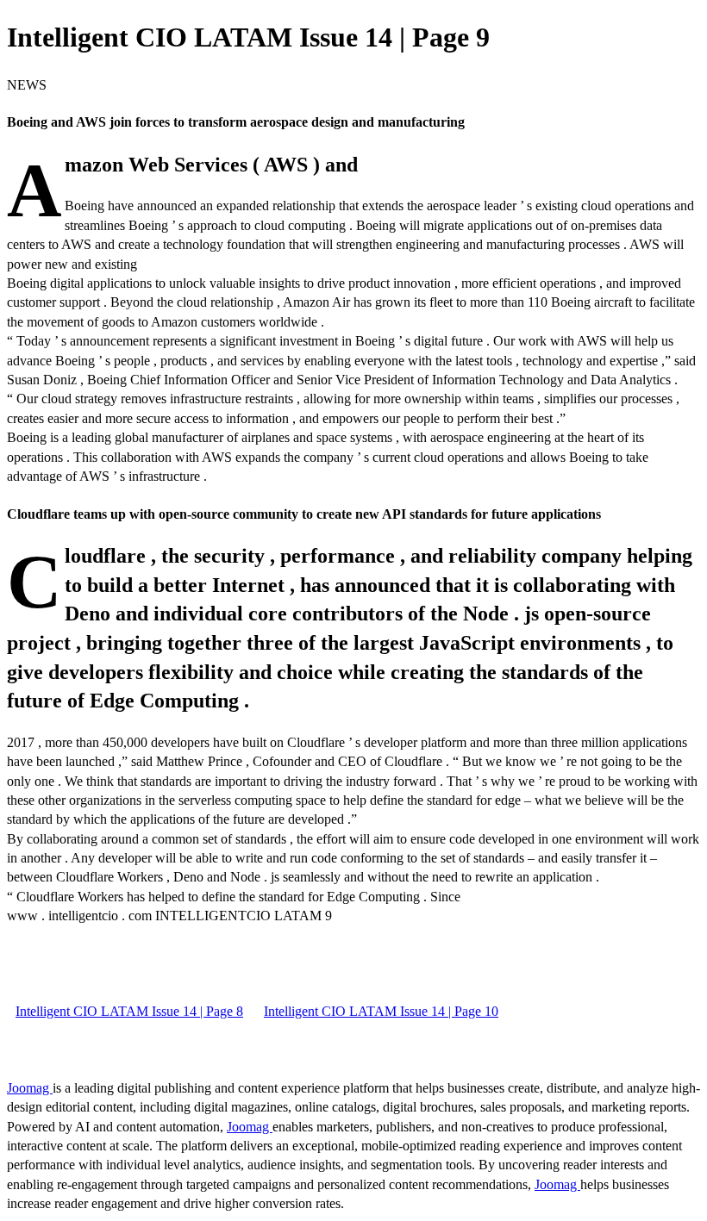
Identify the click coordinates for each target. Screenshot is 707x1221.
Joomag (30, 1088)
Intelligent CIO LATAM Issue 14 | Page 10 (381, 1011)
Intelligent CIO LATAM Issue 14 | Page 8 (129, 1011)
